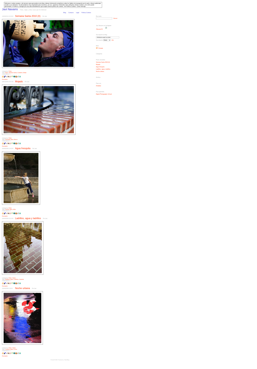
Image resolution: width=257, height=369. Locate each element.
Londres (7, 349)
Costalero (20, 72)
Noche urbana (22, 288)
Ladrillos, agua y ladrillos (28, 218)
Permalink (5, 79)
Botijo (24, 72)
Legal (77, 12)
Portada (100, 48)
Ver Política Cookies (70, 6)
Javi (46, 16)
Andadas (98, 86)
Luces (15, 349)
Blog (64, 12)
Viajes (14, 278)
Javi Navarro (10, 9)
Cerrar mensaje (81, 6)
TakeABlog (66, 359)
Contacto (71, 12)
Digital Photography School (104, 94)
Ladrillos (16, 279)
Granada (7, 139)
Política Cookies (86, 12)
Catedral (21, 279)
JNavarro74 (99, 29)
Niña (14, 209)
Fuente (7, 209)
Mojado (19, 81)
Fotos (10, 71)
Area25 (53, 359)
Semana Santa (13, 72)
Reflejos (7, 279)
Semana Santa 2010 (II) (27, 16)
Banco (16, 139)
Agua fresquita (22, 148)
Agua (6, 72)
